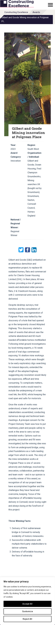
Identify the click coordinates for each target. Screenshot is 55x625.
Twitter (21, 249)
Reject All (27, 619)
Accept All (27, 604)
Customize (27, 611)
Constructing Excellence (16, 12)
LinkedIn (34, 249)
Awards (36, 12)
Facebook (27, 249)
